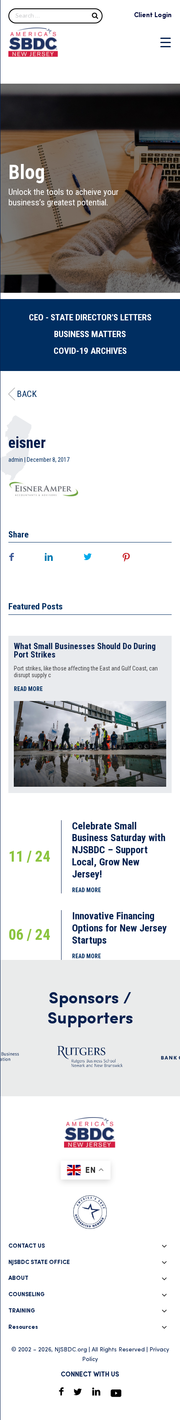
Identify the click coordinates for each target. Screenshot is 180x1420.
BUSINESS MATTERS (90, 334)
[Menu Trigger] (165, 42)
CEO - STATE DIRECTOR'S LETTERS (90, 317)
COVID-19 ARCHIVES (90, 351)
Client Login (153, 15)
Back (27, 394)
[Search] (95, 15)
